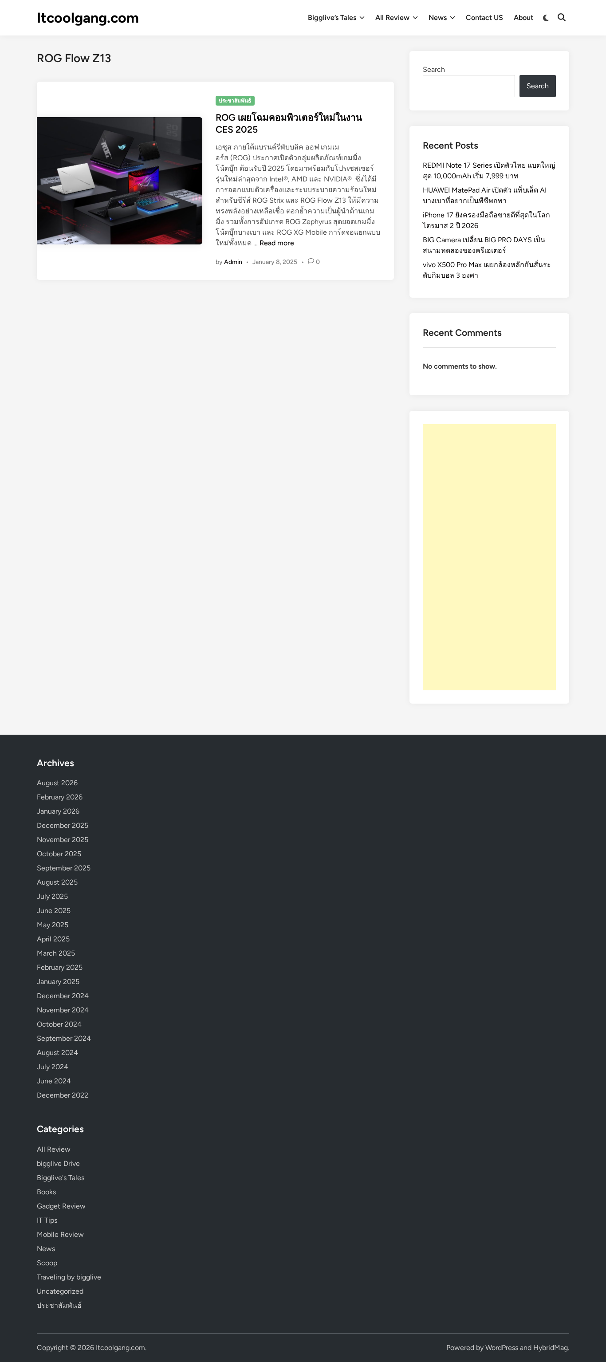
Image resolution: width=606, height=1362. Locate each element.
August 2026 (57, 783)
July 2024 (52, 1067)
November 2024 (63, 1010)
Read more (277, 243)
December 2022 (62, 1095)
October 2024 (59, 1024)
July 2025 (52, 896)
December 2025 (62, 825)
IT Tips (47, 1220)
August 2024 (57, 1052)
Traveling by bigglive (69, 1277)
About (523, 17)
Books (46, 1192)
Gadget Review (61, 1206)
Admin (233, 262)
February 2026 (60, 797)
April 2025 (53, 939)
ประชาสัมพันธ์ (235, 101)
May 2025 (52, 925)
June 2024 (54, 1081)
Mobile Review (60, 1234)
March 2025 (56, 953)
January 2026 (58, 811)
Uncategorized (60, 1291)
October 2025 (59, 854)
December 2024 (63, 996)
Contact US (484, 17)
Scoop (47, 1263)
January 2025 (58, 981)
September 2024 (64, 1038)
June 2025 (54, 910)
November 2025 (62, 839)
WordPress (501, 1347)
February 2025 (60, 967)
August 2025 (57, 882)
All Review (392, 17)
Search (434, 69)
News (438, 17)
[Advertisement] (489, 557)
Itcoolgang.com (88, 17)
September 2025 (64, 868)
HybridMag (550, 1347)
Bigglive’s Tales (332, 17)
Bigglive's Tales (60, 1177)
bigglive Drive (58, 1163)
